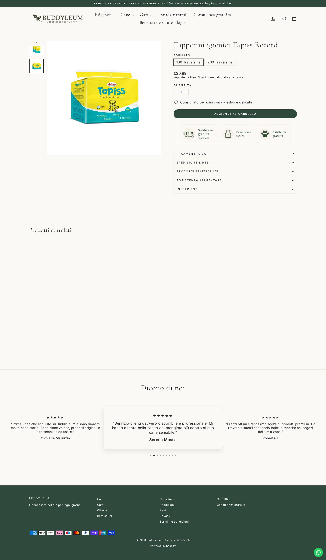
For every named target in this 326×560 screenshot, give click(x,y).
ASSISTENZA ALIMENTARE (199, 180)
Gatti (100, 505)
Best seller (104, 516)
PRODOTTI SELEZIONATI (197, 171)
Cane (126, 14)
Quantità (182, 85)
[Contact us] (318, 552)
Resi (163, 510)
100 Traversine (188, 62)
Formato (182, 55)
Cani (100, 499)
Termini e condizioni (174, 521)
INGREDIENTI (188, 189)
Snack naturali (174, 14)
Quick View (61, 334)
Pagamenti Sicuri (193, 153)
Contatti (222, 499)
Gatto (146, 14)
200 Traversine (220, 62)
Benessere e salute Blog (162, 22)
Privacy (165, 516)
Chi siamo (167, 499)
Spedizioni (167, 505)
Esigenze (103, 14)
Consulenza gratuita (212, 14)
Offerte (102, 510)
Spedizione (206, 77)
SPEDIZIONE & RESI (193, 162)
